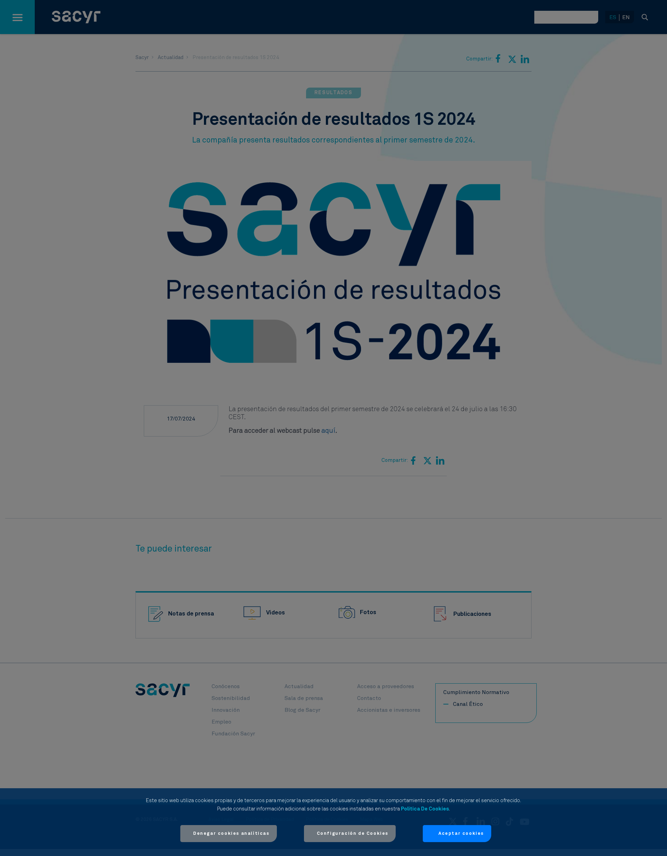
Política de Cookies (425, 809)
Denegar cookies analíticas (231, 833)
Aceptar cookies (461, 833)
